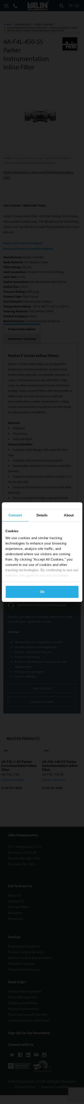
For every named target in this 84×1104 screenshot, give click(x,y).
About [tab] (69, 515)
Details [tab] (42, 515)
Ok (42, 592)
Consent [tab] (15, 515)
